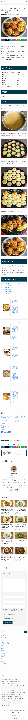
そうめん (20, 681)
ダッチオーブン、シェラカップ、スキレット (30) (12, 647)
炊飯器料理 (11, 696)
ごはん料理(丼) (13, 681)
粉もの (16, 698)
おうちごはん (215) (5, 640)
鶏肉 (3, 705)
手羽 (8, 694)
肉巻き (21, 698)
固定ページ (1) (4, 637)
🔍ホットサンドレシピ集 (7, 293)
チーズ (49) (3, 655)
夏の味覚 (12, 692)
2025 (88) (3, 661)
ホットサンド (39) (5, 643)
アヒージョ (10, 683)
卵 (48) (2, 656)
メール (5, 599)
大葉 (24, 692)
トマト (4, 687)
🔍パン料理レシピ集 (6, 289)
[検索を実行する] (25, 632)
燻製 (12, 715)
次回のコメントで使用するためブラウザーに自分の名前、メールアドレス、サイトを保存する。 (14, 610)
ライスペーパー (18, 690)
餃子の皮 (20, 703)
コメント (5, 577)
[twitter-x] (13, 490)
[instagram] (15, 490)
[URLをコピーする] (25, 40)
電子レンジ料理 (22, 710)
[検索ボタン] (23, 1)
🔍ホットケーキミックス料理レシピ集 (10, 283)
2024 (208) (3, 663)
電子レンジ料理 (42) (5, 642)
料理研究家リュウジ (15, 694)
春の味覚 (4, 696)
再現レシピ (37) (4, 645)
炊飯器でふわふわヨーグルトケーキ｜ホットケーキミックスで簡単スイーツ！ (6, 425)
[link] (11, 490)
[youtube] (17, 490)
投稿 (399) (3, 635)
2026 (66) (3, 660)
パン (9, 687)
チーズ (22, 685)
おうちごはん (5, 14)
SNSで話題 (4, 679)
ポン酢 (12, 690)
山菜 (3, 694)
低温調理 (16, 710)
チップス (16, 685)
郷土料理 (4, 703)
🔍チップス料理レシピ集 (7, 287)
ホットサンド (5, 690)
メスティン (17, 712)
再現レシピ (5, 710)
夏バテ (19, 692)
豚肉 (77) (3, 650)
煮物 (16, 696)
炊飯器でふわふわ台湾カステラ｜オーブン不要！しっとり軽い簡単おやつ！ (6, 416)
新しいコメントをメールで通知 (9, 614)
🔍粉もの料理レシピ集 (6, 291)
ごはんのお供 (5, 681)
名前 (4, 594)
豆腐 (13, 700)
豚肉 (18, 700)
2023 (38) (3, 664)
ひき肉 (4, 683)
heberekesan (14, 473)
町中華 (4, 698)
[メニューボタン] (26, 1)
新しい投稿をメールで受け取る (9, 618)
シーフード (17, 683)
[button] (3, 40)
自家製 (15, 715)
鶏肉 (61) (3, 653)
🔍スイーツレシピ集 (6, 285)
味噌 (7, 692)
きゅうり (17, 679)
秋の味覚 (9, 698)
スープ (10, 685)
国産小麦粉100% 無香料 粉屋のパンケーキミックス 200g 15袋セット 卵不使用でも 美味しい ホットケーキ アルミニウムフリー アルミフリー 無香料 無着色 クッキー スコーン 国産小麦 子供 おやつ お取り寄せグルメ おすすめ (15, 397)
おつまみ (11, 679)
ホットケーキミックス (18, 440)
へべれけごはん (6, 1)
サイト (4, 604)
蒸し (3, 700)
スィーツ (11, 440)
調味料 (8, 700)
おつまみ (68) (4, 651)
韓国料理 (14, 703)
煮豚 (21, 696)
